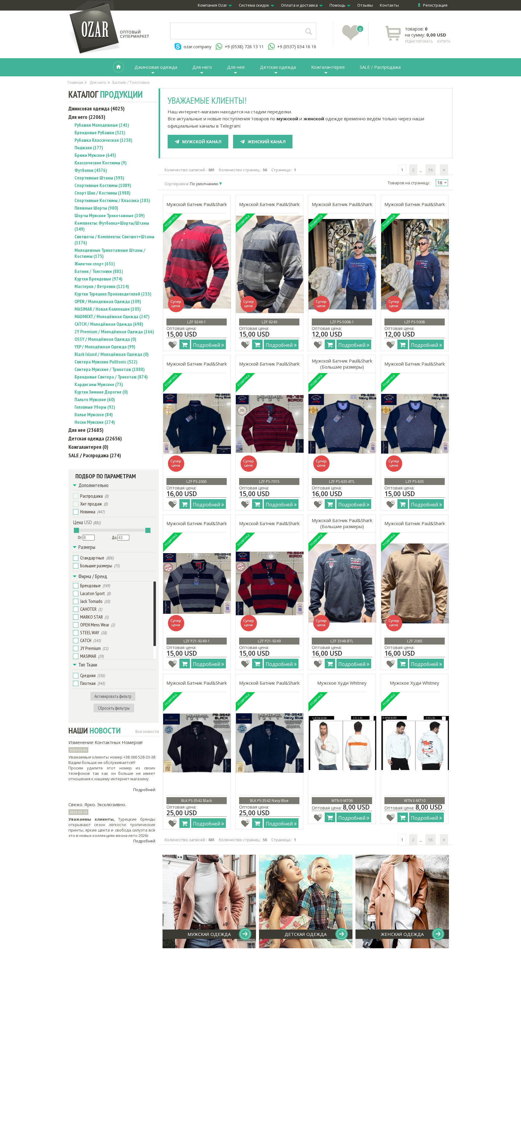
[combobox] (442, 182)
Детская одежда (278, 67)
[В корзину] (184, 344)
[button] (75, 496)
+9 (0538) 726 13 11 (244, 46)
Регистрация (435, 5)
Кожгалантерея (328, 67)
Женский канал (267, 141)
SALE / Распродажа (380, 67)
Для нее (236, 67)
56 (430, 170)
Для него (202, 67)
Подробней (144, 789)
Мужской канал (201, 141)
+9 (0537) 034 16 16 (296, 46)
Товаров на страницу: (409, 182)
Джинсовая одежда (155, 67)
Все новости (147, 731)
